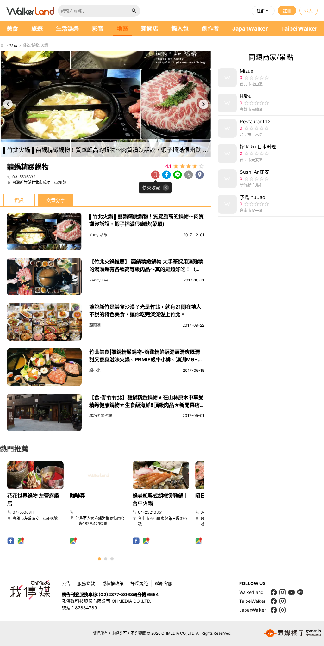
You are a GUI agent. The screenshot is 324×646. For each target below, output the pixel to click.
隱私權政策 (113, 583)
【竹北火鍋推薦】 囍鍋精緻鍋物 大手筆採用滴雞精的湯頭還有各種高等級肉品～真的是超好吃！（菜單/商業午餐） (146, 269)
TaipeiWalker (299, 28)
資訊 (19, 200)
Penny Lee (98, 280)
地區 (122, 28)
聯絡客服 (163, 583)
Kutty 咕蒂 (98, 234)
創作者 (210, 28)
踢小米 (95, 370)
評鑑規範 (139, 583)
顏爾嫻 (95, 325)
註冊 (287, 10)
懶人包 (180, 28)
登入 (308, 10)
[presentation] (8, 104)
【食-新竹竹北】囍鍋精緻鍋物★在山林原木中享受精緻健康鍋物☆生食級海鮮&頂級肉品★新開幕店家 (146, 405)
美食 (12, 28)
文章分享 (55, 200)
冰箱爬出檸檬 (100, 415)
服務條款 (86, 583)
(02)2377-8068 (115, 594)
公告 (66, 583)
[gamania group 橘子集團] (292, 633)
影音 (97, 28)
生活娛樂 (67, 28)
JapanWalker (250, 28)
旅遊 (37, 28)
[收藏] (155, 174)
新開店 (149, 28)
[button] (263, 10)
